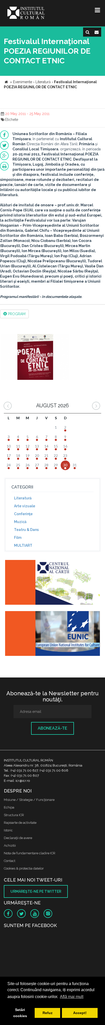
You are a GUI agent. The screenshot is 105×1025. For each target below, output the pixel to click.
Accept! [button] (80, 1013)
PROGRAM (16, 314)
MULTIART (23, 545)
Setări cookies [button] (20, 1013)
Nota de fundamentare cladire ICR (29, 853)
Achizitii (10, 845)
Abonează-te (52, 728)
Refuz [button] (47, 1013)
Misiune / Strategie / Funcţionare (29, 800)
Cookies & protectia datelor (24, 868)
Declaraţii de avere (18, 838)
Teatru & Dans (26, 530)
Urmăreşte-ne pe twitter (35, 891)
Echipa (9, 807)
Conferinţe (23, 514)
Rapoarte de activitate (20, 823)
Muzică (20, 522)
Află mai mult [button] (71, 996)
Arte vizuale (24, 506)
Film (17, 538)
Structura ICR (14, 815)
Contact (9, 861)
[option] (35, 357)
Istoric (8, 830)
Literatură (23, 498)
